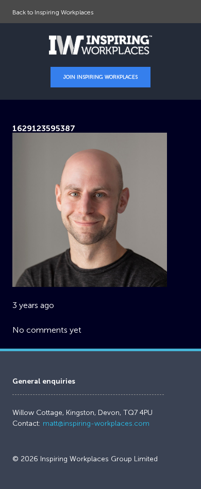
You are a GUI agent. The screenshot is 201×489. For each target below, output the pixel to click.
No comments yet (46, 330)
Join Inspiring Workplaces (100, 77)
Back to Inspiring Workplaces (52, 12)
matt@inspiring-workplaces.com (96, 423)
